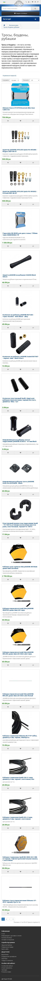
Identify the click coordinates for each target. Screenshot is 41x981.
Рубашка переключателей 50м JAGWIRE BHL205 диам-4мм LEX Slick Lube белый (18, 695)
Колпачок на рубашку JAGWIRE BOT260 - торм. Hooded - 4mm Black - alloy (18, 315)
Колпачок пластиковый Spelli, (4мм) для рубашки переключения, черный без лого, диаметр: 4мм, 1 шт (19, 400)
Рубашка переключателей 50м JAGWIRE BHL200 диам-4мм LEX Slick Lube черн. (18, 653)
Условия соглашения (7, 940)
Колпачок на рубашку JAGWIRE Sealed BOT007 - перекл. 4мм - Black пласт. (20, 357)
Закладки (4, 970)
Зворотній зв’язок (6, 945)
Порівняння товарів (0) (9, 75)
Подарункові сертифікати (8, 956)
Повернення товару (7, 947)
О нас (3, 934)
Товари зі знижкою (7, 960)
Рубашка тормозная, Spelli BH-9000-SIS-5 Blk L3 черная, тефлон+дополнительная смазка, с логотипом (20, 858)
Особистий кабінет (7, 966)
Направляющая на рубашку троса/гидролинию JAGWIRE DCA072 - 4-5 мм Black (20, 440)
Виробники (4, 954)
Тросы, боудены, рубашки (11, 27)
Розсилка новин (6, 972)
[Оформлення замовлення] (38, 2)
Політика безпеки (6, 938)
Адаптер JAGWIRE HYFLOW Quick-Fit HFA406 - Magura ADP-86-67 (20, 150)
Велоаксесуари (13, 25)
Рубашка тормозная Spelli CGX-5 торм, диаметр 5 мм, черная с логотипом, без (18, 778)
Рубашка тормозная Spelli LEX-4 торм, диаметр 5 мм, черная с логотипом (17, 818)
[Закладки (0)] (32, 2)
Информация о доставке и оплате (11, 936)
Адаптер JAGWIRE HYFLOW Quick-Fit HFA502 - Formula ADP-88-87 (20, 192)
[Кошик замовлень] (35, 2)
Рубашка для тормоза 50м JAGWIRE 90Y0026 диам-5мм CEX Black (20, 567)
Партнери (4, 958)
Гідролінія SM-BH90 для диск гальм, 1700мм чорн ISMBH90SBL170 (20, 234)
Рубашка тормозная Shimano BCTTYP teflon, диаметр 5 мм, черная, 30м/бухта (20, 736)
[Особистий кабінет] (29, 2)
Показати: (26, 80)
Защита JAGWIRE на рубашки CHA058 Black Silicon (19, 276)
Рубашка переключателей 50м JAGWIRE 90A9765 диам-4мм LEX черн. (18, 609)
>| (13, 919)
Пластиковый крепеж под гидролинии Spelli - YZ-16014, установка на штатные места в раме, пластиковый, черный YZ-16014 (20, 525)
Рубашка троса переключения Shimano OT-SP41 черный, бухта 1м (19, 901)
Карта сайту (4, 949)
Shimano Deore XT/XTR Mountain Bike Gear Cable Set (19, 109)
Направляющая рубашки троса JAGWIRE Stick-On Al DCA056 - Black (18, 482)
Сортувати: (6, 80)
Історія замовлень (6, 968)
